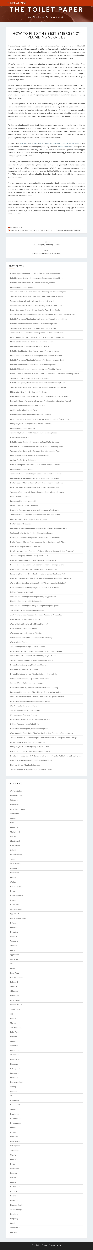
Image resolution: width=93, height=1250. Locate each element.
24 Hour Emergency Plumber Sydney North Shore (29, 555)
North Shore (15, 1000)
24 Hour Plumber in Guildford (21, 592)
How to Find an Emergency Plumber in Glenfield (28, 665)
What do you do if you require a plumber (25, 619)
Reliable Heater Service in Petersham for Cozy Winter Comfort (34, 442)
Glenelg (13, 1086)
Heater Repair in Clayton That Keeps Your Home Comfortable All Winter (38, 542)
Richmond (14, 1064)
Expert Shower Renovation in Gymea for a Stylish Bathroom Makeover (37, 337)
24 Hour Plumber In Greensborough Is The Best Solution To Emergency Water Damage (43, 738)
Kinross (13, 1018)
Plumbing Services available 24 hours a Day (26, 601)
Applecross (14, 955)
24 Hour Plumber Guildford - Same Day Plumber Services (32, 660)
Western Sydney (16, 791)
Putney (13, 1127)
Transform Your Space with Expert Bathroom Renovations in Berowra (37, 492)
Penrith (13, 1182)
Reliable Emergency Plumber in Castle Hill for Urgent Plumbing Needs (37, 383)
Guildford (13, 1109)
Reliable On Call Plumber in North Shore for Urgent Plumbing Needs (36, 446)
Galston (13, 818)
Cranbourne (14, 1073)
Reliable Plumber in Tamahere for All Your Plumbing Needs (33, 364)
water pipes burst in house (51, 230)
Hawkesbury (15, 845)
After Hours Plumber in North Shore (24, 505)
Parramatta (14, 1050)
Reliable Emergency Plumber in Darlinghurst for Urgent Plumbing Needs (38, 528)
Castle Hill (14, 959)
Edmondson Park (16, 795)
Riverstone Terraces (18, 918)
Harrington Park (16, 1082)
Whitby (13, 882)
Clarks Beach (15, 832)
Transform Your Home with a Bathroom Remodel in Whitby (33, 328)
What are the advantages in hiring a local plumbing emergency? (35, 606)
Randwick (14, 1136)
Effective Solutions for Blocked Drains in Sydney (28, 519)
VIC (11, 1014)
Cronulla (13, 945)
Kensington (14, 1114)
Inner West (14, 973)
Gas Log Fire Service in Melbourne (23, 460)
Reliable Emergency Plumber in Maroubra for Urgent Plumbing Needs (37, 360)
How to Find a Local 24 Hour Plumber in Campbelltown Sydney (34, 674)
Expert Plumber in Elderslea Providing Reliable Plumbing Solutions (36, 355)
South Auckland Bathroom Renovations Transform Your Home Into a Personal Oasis (42, 314)
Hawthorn (14, 1214)
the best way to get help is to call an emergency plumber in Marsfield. (49, 143)
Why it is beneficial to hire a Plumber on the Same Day (31, 637)
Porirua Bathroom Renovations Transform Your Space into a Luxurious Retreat (40, 401)
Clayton (13, 1023)
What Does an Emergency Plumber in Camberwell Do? (31, 760)
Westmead (14, 1055)
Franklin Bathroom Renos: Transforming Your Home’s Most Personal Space (39, 396)
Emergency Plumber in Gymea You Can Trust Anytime (30, 423)
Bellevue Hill (15, 982)
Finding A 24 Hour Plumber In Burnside (25, 765)
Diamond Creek (16, 1205)
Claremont (14, 1041)
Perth (12, 950)
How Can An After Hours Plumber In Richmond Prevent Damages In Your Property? (42, 551)
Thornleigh (14, 1150)
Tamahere (14, 941)
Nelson (13, 923)
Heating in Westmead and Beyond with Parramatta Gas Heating (35, 510)
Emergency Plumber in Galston (22, 287)
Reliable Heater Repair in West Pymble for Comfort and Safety (34, 478)
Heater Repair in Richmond (20, 524)
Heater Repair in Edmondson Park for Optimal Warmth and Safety (35, 273)
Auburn (13, 1177)
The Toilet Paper (16, 2)
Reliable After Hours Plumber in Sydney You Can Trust (30, 414)
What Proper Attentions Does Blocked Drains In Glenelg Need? (34, 569)
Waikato (13, 936)
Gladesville (14, 813)
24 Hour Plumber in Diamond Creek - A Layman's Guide (31, 769)
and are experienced (65, 146)
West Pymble (15, 864)
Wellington (14, 868)
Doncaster (14, 1077)
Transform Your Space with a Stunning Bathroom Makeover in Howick (37, 333)
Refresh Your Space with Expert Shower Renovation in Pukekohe (35, 464)
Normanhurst (15, 1123)
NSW (20, 228)
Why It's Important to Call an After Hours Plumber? (30, 751)
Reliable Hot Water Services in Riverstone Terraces (29, 346)
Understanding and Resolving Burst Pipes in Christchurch (32, 301)
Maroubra (14, 932)
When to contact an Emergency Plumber (26, 633)
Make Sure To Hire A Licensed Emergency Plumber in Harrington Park (37, 565)
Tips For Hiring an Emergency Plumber (25, 710)
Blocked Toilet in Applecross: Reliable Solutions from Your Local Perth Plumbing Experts (44, 373)
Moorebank (14, 1100)
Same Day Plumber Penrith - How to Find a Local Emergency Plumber (37, 697)
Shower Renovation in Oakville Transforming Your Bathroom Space (36, 305)
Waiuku (13, 836)
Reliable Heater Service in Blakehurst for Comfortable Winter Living (36, 278)
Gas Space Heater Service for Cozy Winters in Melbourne (31, 533)
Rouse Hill (14, 1159)
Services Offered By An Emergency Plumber (26, 683)
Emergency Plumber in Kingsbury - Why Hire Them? (30, 747)
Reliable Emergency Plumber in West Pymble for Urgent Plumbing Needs (38, 319)
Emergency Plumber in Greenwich (23, 501)
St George (14, 800)
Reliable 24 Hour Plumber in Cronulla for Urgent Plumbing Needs (35, 369)
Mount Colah (15, 1105)
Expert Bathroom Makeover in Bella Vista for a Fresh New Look (34, 487)
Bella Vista (14, 1032)
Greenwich (14, 1045)
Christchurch (15, 841)
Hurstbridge (15, 1141)
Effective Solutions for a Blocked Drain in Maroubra (29, 455)
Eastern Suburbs (16, 977)
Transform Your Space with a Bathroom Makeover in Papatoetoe (35, 514)
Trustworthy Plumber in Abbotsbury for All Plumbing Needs (33, 433)
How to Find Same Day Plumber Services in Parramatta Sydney (34, 687)
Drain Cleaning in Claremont (21, 496)
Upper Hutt (14, 914)
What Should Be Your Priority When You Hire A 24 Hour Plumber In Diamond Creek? (41, 733)
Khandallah (14, 873)
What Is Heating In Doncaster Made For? (25, 546)
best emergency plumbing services (25, 230)
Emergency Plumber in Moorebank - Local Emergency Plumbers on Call (37, 574)
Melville (13, 1132)
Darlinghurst (15, 1068)
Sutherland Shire (16, 895)
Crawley (13, 1223)
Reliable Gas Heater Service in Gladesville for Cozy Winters (32, 282)
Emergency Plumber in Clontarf (22, 428)
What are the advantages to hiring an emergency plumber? (33, 596)
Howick (13, 891)
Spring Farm (15, 1009)
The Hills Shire (16, 1027)
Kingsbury (14, 1218)
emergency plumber (72, 230)
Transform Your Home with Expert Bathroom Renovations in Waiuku (36, 296)
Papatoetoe (15, 1059)
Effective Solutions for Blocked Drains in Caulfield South (31, 342)
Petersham (14, 995)
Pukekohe (14, 827)
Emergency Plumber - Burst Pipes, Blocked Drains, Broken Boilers (35, 692)
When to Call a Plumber (19, 642)
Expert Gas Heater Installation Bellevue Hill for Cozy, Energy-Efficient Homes (40, 419)
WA (11, 964)
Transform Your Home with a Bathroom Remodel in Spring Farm (35, 451)
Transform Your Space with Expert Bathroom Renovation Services (35, 474)
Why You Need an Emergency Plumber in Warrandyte (30, 678)
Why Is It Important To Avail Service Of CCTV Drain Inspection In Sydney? (38, 583)
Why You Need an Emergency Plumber (24, 706)
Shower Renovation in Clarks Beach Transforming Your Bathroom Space (38, 292)
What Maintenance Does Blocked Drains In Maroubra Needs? (33, 560)
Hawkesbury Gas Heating (19, 437)
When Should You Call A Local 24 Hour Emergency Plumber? (33, 656)
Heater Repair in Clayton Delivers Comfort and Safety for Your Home (36, 483)
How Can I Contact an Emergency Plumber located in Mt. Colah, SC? (36, 587)
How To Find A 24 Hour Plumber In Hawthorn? (28, 742)
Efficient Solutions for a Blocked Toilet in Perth (28, 392)
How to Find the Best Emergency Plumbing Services (46, 35)
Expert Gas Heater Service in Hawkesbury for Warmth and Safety (35, 310)
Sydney (13, 859)
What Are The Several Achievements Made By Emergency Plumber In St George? (41, 578)
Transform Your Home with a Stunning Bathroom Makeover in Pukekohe (38, 387)
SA (11, 1096)
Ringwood (14, 1200)
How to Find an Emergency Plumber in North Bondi (30, 701)
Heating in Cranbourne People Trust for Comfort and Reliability (35, 537)
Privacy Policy (55, 1245)
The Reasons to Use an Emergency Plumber (27, 610)
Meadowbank (15, 1118)
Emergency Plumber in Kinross (22, 469)
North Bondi (15, 1187)
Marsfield (14, 228)
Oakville (13, 850)
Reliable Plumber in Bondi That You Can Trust (27, 405)
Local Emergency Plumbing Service (23, 628)
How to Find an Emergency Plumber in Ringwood (29, 728)
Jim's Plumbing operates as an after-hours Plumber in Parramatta (36, 615)
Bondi (12, 968)
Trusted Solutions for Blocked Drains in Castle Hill (29, 378)
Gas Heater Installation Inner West (23, 410)
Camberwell (15, 1227)
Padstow (13, 1173)
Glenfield (13, 1155)
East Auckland (15, 886)
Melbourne (14, 904)
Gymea (13, 900)
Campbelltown (16, 1005)
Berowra (13, 1036)
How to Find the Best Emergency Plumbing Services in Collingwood (36, 651)
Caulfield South (16, 909)
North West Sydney (17, 809)
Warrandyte (14, 1168)
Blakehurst (14, 804)
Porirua (13, 877)
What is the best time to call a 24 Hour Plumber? (29, 624)
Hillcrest (13, 1191)
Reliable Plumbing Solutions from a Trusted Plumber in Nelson (34, 351)
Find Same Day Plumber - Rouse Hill (24, 669)
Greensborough (16, 1209)
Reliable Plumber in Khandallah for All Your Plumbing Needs (33, 323)
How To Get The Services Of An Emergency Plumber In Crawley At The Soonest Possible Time (46, 756)
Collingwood (15, 1146)
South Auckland (16, 854)
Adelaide (13, 1091)
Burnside (13, 1232)
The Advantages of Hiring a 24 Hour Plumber (27, 646)
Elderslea (13, 927)
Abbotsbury (14, 991)
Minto (12, 1164)
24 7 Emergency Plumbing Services (23, 715)
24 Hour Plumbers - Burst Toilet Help (24, 724)
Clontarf (13, 986)
